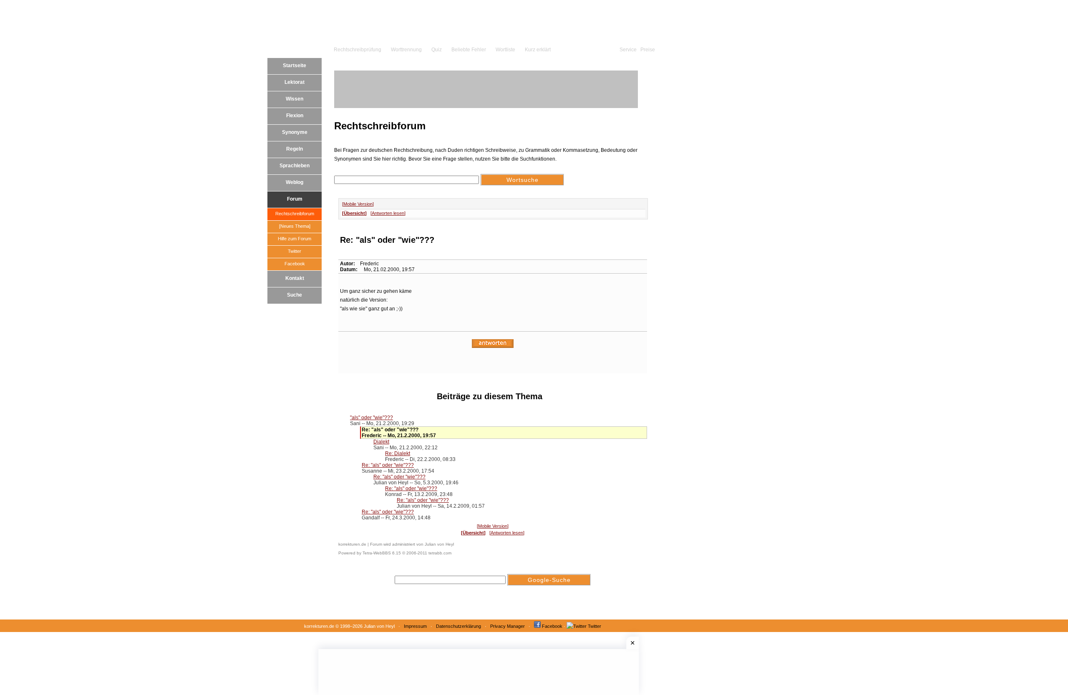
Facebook (295, 263)
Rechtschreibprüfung (357, 50)
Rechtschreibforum (294, 213)
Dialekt (381, 442)
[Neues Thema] (294, 226)
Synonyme (294, 132)
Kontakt (294, 278)
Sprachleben (295, 166)
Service (628, 50)
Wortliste (505, 50)
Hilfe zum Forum (294, 238)
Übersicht (354, 213)
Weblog (294, 182)
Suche (294, 295)
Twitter (294, 251)
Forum (294, 199)
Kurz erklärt (538, 50)
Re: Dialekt (397, 453)
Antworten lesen (388, 213)
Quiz (436, 50)
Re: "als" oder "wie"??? (388, 465)
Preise (647, 50)
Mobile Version (358, 203)
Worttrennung (406, 50)
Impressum (415, 626)
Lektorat (295, 82)
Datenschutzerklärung (458, 626)
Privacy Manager (507, 626)
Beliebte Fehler (468, 50)
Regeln (294, 149)
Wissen (294, 99)
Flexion (294, 115)
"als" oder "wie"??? (371, 418)
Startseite (294, 65)
